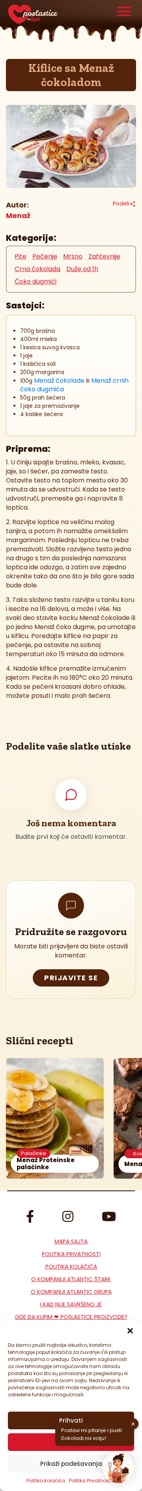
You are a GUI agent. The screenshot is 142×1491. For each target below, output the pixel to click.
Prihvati (71, 1420)
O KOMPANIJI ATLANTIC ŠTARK (71, 1279)
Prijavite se (71, 978)
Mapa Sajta (71, 1241)
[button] (130, 1330)
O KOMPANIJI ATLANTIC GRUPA (71, 1292)
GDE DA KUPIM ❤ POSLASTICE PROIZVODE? (71, 1317)
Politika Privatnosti (71, 1254)
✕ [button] (133, 1423)
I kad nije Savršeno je (71, 1304)
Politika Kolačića (45, 1480)
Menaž (18, 215)
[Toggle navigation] (124, 12)
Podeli (121, 203)
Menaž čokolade (59, 380)
